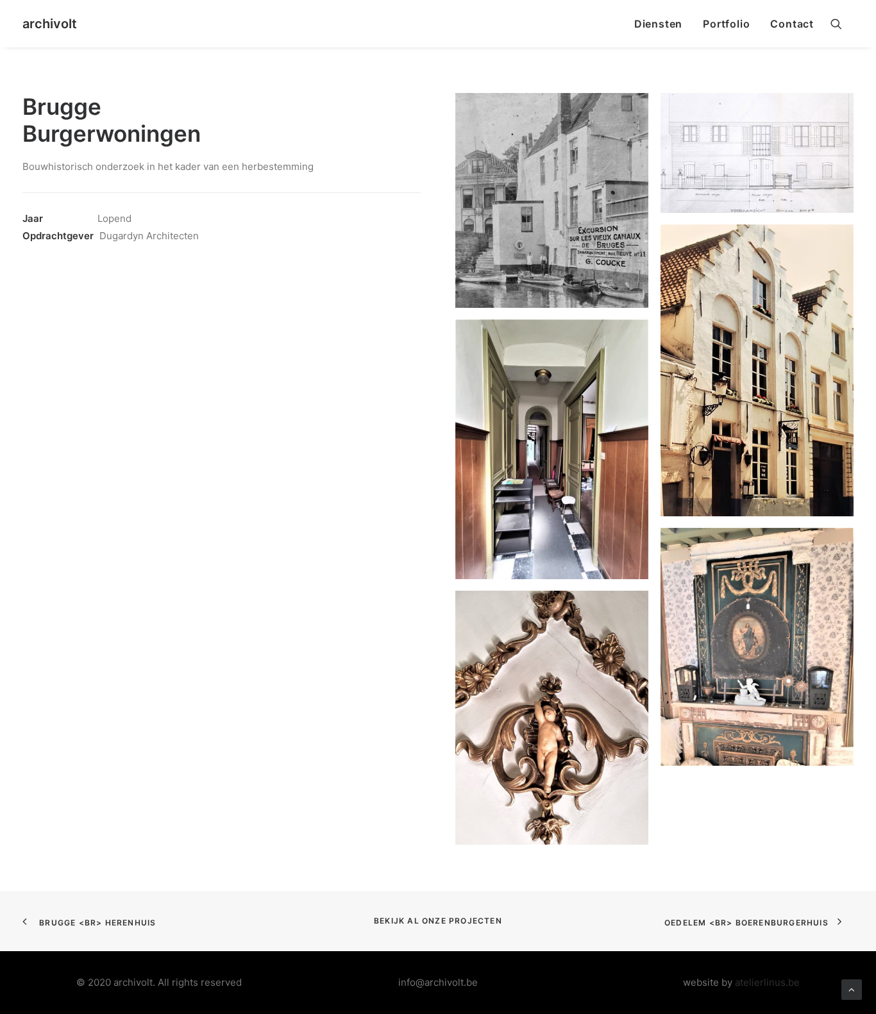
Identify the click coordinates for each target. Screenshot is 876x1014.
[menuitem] (658, 23)
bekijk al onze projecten (438, 920)
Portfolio (726, 23)
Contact (792, 23)
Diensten (658, 23)
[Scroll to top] (851, 989)
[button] (842, 23)
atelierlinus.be (767, 982)
